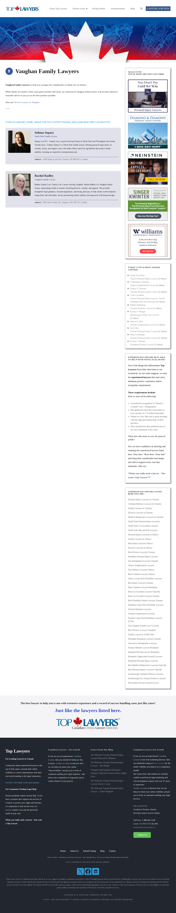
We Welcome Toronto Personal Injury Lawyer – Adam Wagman (107, 790)
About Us (74, 851)
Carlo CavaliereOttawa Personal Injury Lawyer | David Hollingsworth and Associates (147, 298)
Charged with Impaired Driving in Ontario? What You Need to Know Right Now (108, 773)
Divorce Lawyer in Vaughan (27, 102)
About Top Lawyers (58, 8)
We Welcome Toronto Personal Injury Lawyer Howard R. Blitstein (107, 756)
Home (63, 851)
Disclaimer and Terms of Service (70, 857)
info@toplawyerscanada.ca (144, 827)
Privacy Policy (53, 857)
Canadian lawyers (97, 879)
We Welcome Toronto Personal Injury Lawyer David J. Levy (107, 782)
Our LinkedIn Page (89, 857)
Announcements (118, 8)
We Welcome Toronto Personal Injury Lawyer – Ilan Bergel (107, 764)
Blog (132, 8)
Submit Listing (89, 851)
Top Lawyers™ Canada (67, 899)
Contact (112, 851)
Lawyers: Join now (158, 8)
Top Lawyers (159, 763)
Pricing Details (98, 8)
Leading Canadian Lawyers (95, 899)
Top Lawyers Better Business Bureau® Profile (112, 857)
